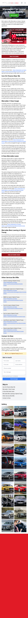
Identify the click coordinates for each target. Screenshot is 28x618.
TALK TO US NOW (14, 56)
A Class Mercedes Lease (8, 391)
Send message (14, 379)
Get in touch (14, 15)
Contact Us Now (7, 398)
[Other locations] (21, 3)
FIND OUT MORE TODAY (14, 255)
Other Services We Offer (9, 396)
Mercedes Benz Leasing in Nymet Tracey (12, 393)
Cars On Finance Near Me (9, 387)
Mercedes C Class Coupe (9, 389)
